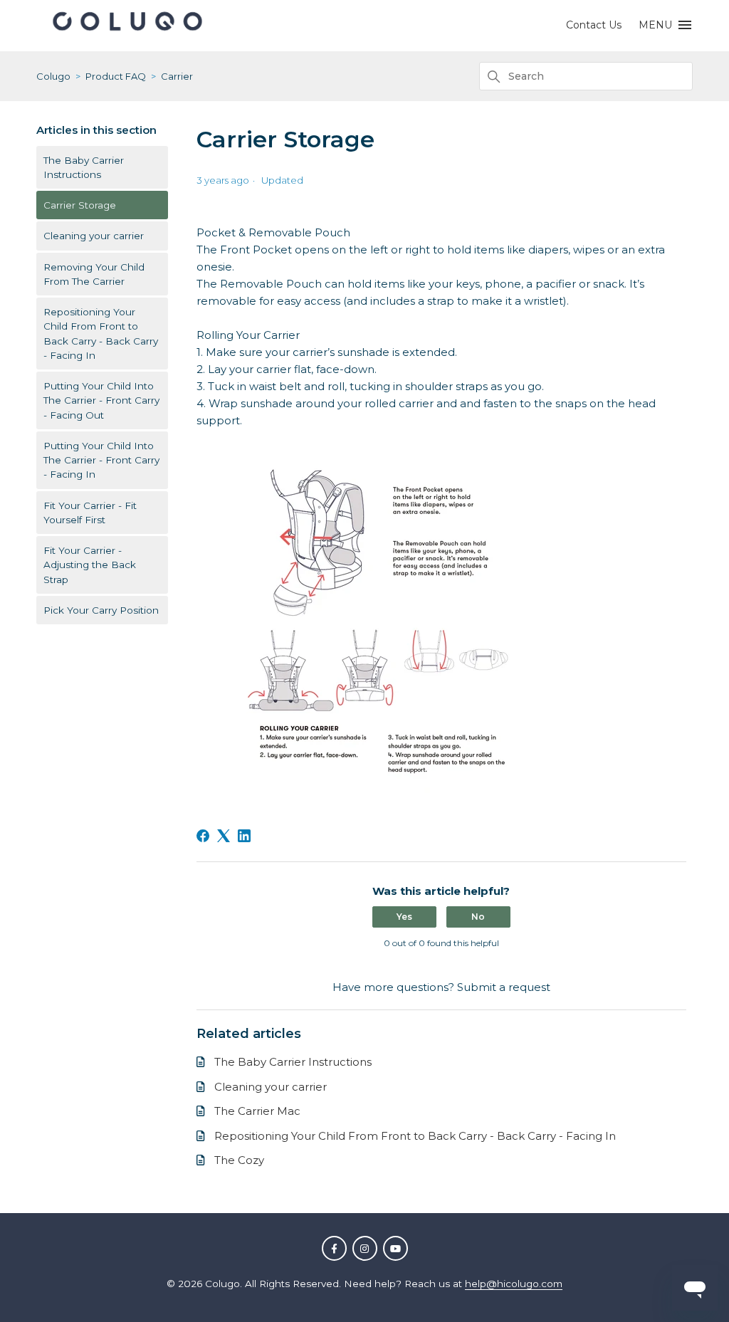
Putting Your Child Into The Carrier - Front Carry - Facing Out (101, 400)
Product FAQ (115, 76)
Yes (404, 916)
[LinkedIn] (244, 835)
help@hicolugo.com (513, 1283)
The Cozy (239, 1160)
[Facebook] (202, 835)
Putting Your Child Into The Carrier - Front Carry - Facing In (101, 460)
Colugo (53, 76)
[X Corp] (223, 835)
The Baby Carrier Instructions (83, 167)
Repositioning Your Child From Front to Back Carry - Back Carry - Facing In (100, 333)
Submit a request (503, 987)
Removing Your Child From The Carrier (94, 274)
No (478, 916)
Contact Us (594, 25)
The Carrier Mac (257, 1111)
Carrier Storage (79, 205)
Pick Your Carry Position (101, 610)
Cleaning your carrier (93, 235)
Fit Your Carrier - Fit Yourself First (90, 512)
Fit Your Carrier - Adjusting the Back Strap (89, 565)
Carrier (177, 76)
